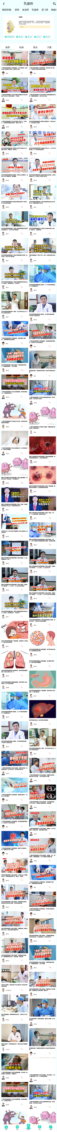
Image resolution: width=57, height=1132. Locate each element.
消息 (40, 1129)
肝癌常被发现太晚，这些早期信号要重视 (38, 720)
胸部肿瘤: (7, 10)
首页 (6, 1129)
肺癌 (17, 10)
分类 (17, 1129)
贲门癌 (44, 10)
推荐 (7, 47)
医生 (35, 47)
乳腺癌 (35, 10)
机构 (21, 47)
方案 (49, 47)
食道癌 (25, 10)
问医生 (28, 1129)
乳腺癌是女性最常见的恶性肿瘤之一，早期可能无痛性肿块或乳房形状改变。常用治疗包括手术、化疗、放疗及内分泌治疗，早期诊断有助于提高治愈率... (34, 23)
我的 (51, 1129)
